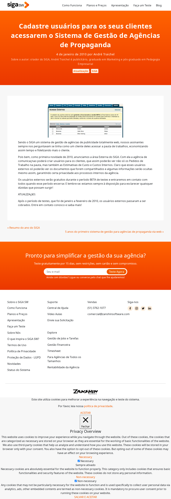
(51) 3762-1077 (97, 308)
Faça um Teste (142, 5)
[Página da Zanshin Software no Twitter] (143, 308)
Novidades (14, 364)
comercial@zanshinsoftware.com (106, 314)
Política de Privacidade (21, 351)
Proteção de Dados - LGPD (24, 357)
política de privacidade (98, 406)
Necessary (87, 461)
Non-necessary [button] (85, 477)
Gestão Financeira (58, 345)
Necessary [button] (85, 457)
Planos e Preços (97, 5)
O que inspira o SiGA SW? (23, 339)
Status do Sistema (18, 370)
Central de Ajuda (57, 308)
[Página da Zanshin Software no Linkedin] (149, 308)
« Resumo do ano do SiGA (23, 227)
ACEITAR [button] (85, 413)
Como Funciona (72, 5)
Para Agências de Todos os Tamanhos (64, 359)
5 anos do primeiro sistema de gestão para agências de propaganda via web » (114, 231)
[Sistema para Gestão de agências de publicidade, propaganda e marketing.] (18, 5)
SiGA (95, 71)
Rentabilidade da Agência (63, 367)
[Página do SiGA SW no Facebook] (130, 308)
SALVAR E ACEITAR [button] (85, 497)
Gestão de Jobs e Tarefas (62, 338)
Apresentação (120, 5)
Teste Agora (116, 272)
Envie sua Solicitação (60, 320)
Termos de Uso (16, 345)
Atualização (80, 71)
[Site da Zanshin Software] (85, 392)
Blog (159, 5)
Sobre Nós (14, 333)
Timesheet (54, 351)
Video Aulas (54, 314)
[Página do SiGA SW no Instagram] (136, 308)
